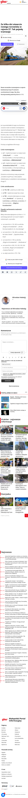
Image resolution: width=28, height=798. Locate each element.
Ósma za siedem (6, 765)
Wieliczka (17, 744)
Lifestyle (4, 756)
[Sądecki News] (12, 786)
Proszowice (18, 736)
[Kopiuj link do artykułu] (21, 272)
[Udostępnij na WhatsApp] (12, 272)
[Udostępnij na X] (16, 272)
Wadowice (17, 742)
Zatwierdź (8, 380)
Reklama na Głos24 (6, 774)
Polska (3, 760)
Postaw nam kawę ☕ (7, 44)
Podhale (17, 734)
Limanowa (4, 740)
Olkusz (16, 730)
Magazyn (4, 754)
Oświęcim (17, 732)
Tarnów (17, 740)
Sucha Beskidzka (19, 738)
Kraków (3, 728)
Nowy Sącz (17, 728)
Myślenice (4, 744)
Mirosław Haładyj (7, 37)
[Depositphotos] (19, 786)
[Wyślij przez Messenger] (7, 272)
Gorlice (3, 738)
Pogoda (3, 752)
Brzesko (4, 732)
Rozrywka (6, 494)
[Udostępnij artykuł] (25, 35)
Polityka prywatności (7, 776)
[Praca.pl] (5, 786)
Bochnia (4, 730)
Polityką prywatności (8, 374)
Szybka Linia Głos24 (7, 763)
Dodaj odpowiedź (15, 352)
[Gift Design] (5, 789)
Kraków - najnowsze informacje (10, 420)
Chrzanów (4, 734)
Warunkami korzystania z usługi (17, 373)
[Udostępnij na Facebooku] (3, 272)
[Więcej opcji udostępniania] (25, 272)
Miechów (4, 742)
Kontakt (4, 778)
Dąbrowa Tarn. (5, 736)
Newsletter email (6, 772)
